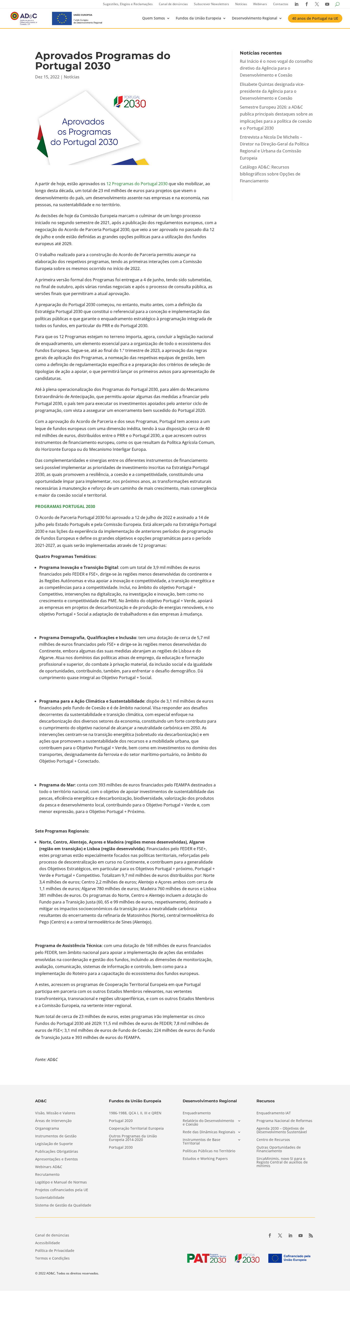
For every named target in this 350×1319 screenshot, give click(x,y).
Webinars (260, 4)
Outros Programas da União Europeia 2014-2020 (133, 1138)
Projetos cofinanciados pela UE (61, 1190)
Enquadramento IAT (273, 1113)
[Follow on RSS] (311, 1235)
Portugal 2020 (121, 1121)
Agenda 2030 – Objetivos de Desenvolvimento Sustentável (281, 1130)
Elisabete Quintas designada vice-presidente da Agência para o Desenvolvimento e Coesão (272, 91)
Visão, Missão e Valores (55, 1113)
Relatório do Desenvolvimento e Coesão (208, 1123)
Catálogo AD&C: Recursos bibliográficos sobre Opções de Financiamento (270, 174)
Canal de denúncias (173, 4)
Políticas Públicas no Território (209, 1151)
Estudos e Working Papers (205, 1159)
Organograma (47, 1129)
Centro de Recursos (273, 1140)
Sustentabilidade (49, 1198)
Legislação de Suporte (54, 1144)
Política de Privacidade (54, 1251)
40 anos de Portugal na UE (315, 18)
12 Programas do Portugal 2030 (137, 183)
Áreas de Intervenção (53, 1121)
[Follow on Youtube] (300, 1235)
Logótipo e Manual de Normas (61, 1182)
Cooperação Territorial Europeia (136, 1129)
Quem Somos (153, 18)
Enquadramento (197, 1113)
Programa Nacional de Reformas (284, 1121)
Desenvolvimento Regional (254, 18)
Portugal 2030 (121, 1148)
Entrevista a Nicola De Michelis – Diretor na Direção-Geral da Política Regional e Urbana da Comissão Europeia (274, 147)
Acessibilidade (47, 1243)
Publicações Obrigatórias (56, 1152)
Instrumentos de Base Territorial (201, 1142)
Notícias (241, 4)
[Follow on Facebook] (270, 1235)
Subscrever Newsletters (211, 4)
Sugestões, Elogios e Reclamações (128, 4)
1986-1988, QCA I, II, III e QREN (135, 1113)
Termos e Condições (52, 1258)
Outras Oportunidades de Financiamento (278, 1149)
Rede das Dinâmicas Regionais (209, 1132)
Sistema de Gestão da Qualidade (63, 1205)
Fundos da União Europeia (198, 18)
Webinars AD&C (48, 1167)
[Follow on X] (280, 1235)
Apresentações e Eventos (56, 1159)
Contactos (280, 4)
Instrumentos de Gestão (55, 1136)
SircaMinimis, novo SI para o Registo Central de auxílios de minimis (282, 1162)
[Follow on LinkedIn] (290, 1235)
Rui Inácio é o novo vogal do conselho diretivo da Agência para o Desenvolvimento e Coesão (276, 68)
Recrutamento (47, 1175)
